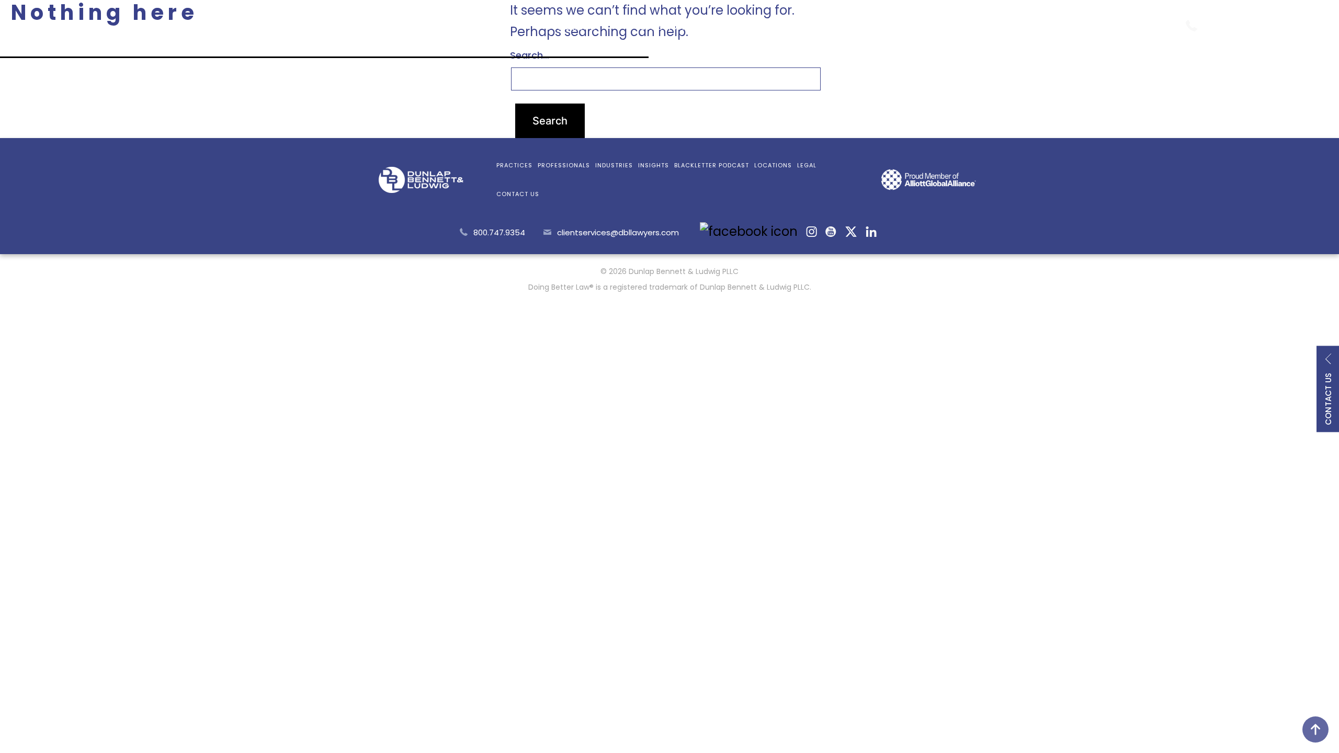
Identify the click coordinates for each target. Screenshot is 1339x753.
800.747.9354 (1249, 24)
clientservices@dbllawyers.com (618, 232)
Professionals (664, 26)
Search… (529, 55)
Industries (759, 26)
